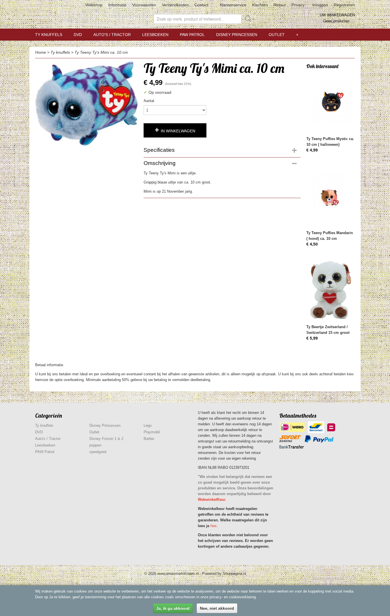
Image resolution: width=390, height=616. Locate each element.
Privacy (298, 5)
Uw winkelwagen (337, 15)
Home (40, 52)
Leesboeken (155, 34)
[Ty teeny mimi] (86, 103)
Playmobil (152, 432)
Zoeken (247, 19)
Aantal (149, 101)
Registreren (344, 5)
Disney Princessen (236, 34)
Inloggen (320, 5)
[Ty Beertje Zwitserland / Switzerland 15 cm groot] (330, 290)
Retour (280, 5)
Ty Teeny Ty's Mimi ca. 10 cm (101, 52)
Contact (201, 5)
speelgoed (97, 452)
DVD (78, 34)
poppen (95, 445)
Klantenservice (233, 5)
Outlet (277, 34)
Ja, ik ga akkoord (173, 608)
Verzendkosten (175, 5)
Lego (148, 425)
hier (213, 526)
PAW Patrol (192, 34)
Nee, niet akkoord (217, 608)
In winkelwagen (178, 131)
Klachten (260, 5)
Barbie (149, 438)
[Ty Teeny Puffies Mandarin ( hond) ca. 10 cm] (330, 196)
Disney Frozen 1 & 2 (106, 438)
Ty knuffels (48, 34)
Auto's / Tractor (112, 34)
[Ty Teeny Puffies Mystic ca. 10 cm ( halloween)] (330, 102)
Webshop (93, 5)
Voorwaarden (144, 5)
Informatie (117, 5)
